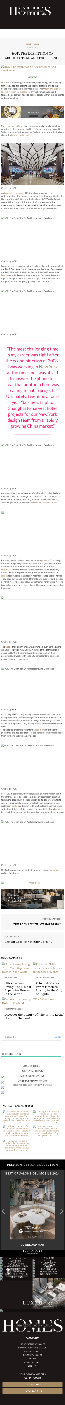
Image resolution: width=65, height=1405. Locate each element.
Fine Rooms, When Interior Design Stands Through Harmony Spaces (36, 926)
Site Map (32, 1366)
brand (38, 729)
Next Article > (11, 936)
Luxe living (32, 44)
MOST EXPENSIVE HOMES (32, 1344)
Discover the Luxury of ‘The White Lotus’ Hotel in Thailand (34, 1016)
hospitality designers (14, 193)
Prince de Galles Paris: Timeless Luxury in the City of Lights (49, 988)
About (32, 1359)
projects (45, 560)
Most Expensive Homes (12, 126)
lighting (15, 806)
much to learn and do (46, 502)
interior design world (21, 135)
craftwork (6, 569)
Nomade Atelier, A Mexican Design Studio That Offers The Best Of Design (31, 944)
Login (57, 1036)
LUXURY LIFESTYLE (32, 1351)
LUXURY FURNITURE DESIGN (32, 1348)
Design (4, 275)
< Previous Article (51, 919)
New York (48, 366)
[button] (61, 1211)
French (4, 575)
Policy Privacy (32, 1362)
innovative (54, 870)
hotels (9, 646)
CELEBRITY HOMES (32, 1355)
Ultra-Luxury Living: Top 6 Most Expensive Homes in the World (17, 988)
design (42, 208)
